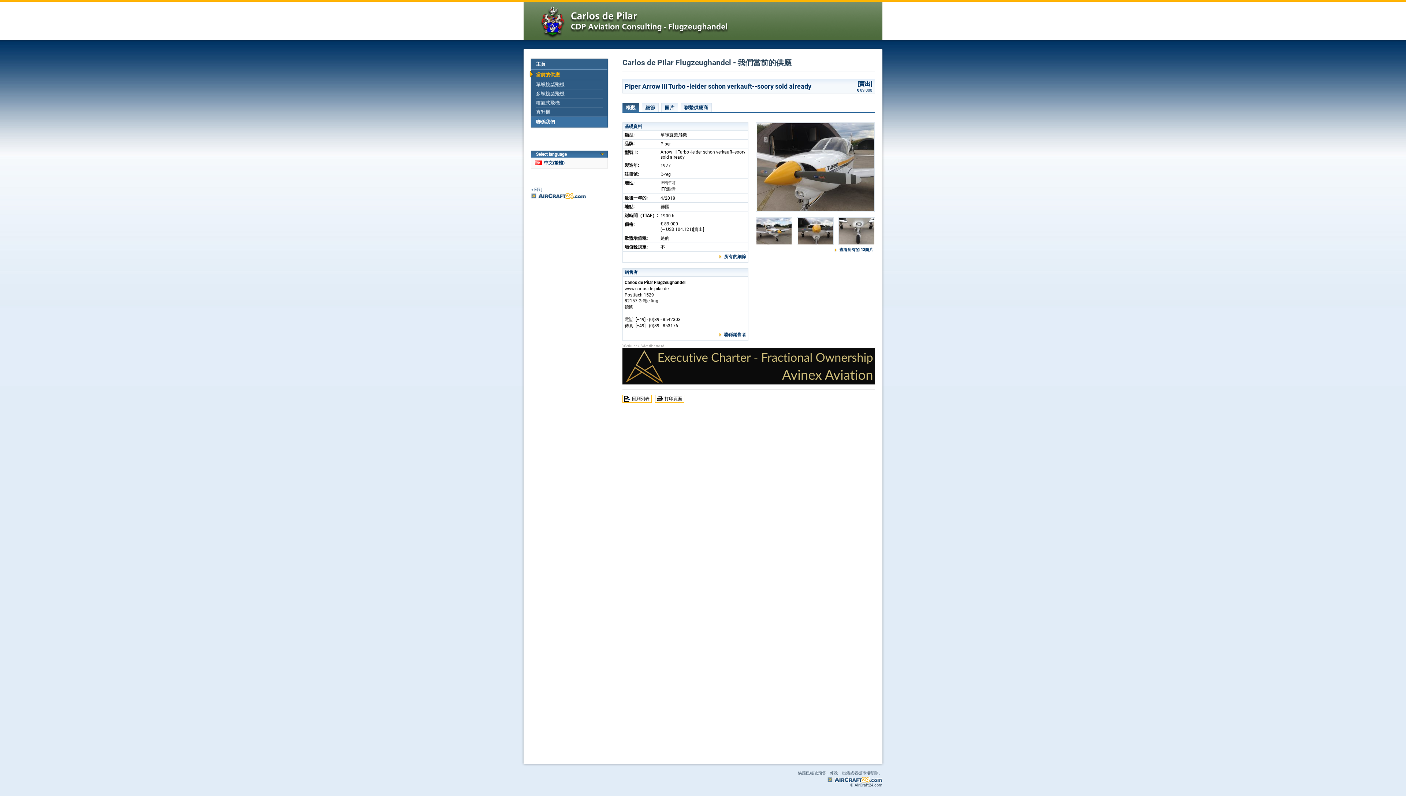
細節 (650, 107)
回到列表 (641, 398)
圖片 (669, 107)
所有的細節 (735, 256)
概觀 (631, 107)
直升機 (543, 112)
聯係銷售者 (735, 334)
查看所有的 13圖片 (856, 249)
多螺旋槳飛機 (550, 93)
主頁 (541, 64)
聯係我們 (545, 122)
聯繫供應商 (696, 107)
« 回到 (536, 189)
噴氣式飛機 (548, 103)
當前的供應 (548, 74)
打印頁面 (673, 398)
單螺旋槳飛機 (550, 84)
